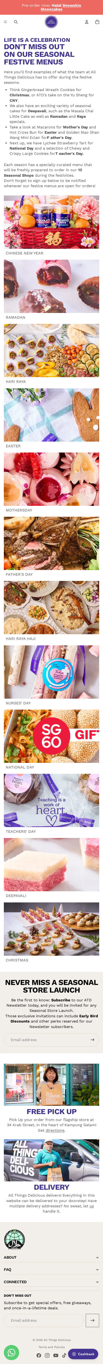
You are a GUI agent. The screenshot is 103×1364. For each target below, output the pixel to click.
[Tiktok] (64, 1355)
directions (55, 1130)
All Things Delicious (57, 1340)
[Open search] (16, 22)
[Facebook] (39, 1355)
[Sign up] (92, 1039)
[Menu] (5, 21)
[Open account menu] (86, 22)
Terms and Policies (52, 1347)
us (92, 1206)
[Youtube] (56, 1355)
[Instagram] (47, 1355)
